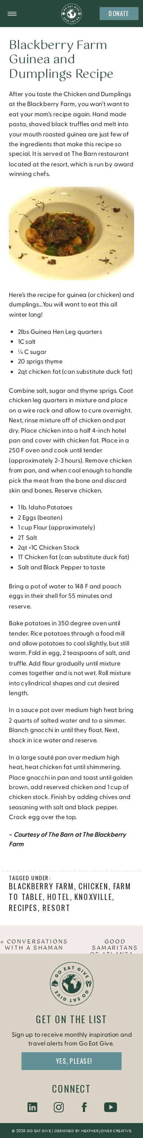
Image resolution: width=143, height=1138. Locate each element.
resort (57, 907)
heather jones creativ (104, 1131)
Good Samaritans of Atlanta (114, 948)
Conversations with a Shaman (36, 945)
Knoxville (93, 896)
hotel (58, 896)
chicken (93, 886)
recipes (23, 907)
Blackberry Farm (41, 886)
